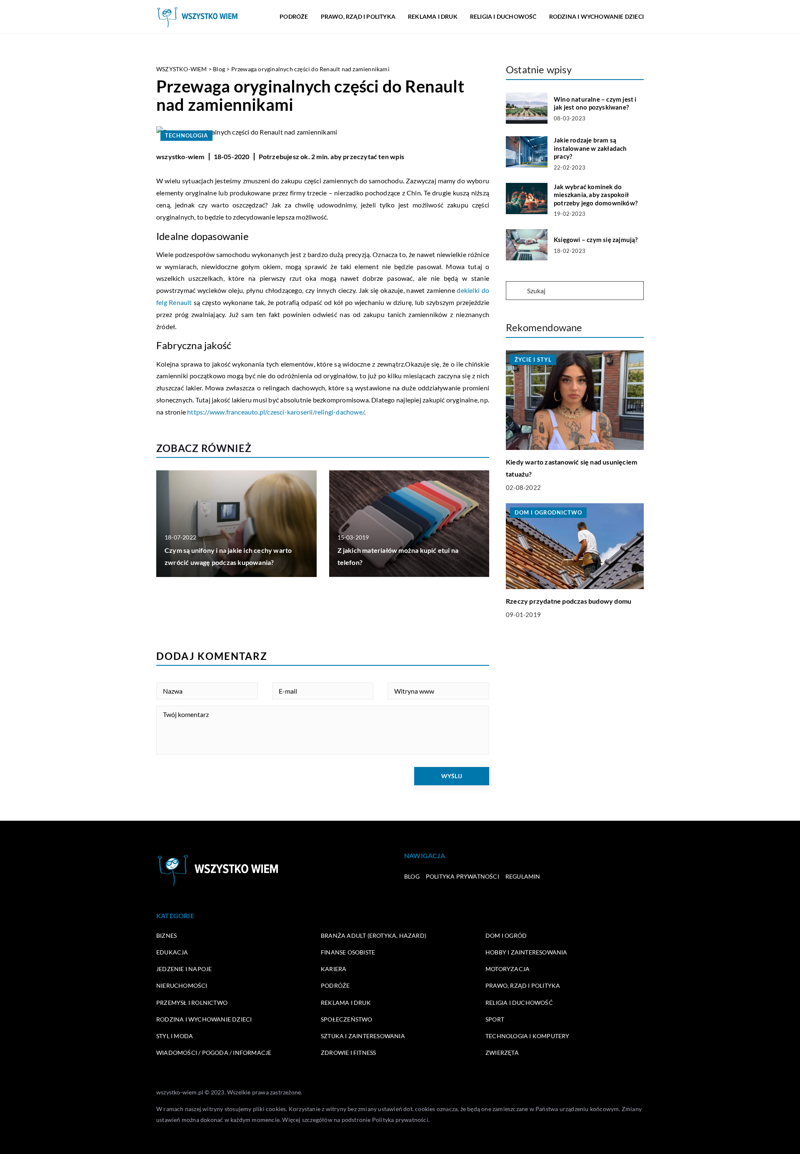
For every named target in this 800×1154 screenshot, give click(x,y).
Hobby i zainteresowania (526, 952)
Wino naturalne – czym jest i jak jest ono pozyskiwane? (595, 103)
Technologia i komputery (527, 1035)
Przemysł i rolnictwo (192, 1002)
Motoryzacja (507, 968)
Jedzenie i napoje (184, 968)
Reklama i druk (433, 16)
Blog (412, 876)
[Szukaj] (516, 291)
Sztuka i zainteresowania (363, 1035)
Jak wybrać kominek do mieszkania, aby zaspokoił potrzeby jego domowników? (596, 195)
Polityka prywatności (462, 876)
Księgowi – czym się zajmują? (596, 239)
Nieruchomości (182, 985)
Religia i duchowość (503, 16)
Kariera (333, 968)
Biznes (166, 935)
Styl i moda (174, 1035)
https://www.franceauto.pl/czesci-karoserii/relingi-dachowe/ (275, 412)
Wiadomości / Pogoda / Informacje (213, 1052)
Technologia (186, 135)
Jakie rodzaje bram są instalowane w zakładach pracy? (590, 148)
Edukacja (172, 952)
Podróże (294, 16)
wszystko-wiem (180, 156)
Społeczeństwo (346, 1019)
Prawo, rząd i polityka (358, 16)
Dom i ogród (506, 935)
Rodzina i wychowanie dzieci (596, 16)
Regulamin (522, 876)
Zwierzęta (502, 1052)
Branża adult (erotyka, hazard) (373, 935)
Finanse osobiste (348, 952)
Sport (494, 1019)
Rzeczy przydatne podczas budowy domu (568, 601)
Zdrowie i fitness (348, 1052)
